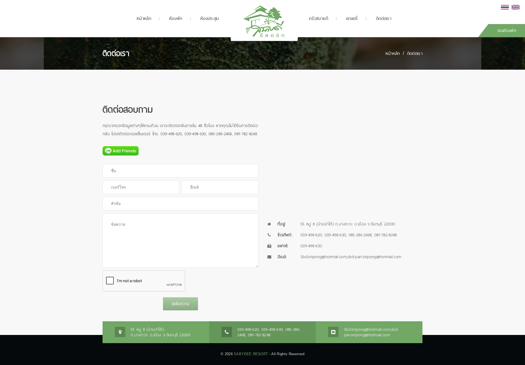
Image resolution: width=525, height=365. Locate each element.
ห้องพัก (175, 18)
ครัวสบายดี (318, 18)
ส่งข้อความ (180, 303)
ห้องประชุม (209, 18)
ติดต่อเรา (383, 18)
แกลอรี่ (352, 18)
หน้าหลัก (144, 18)
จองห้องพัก (506, 30)
